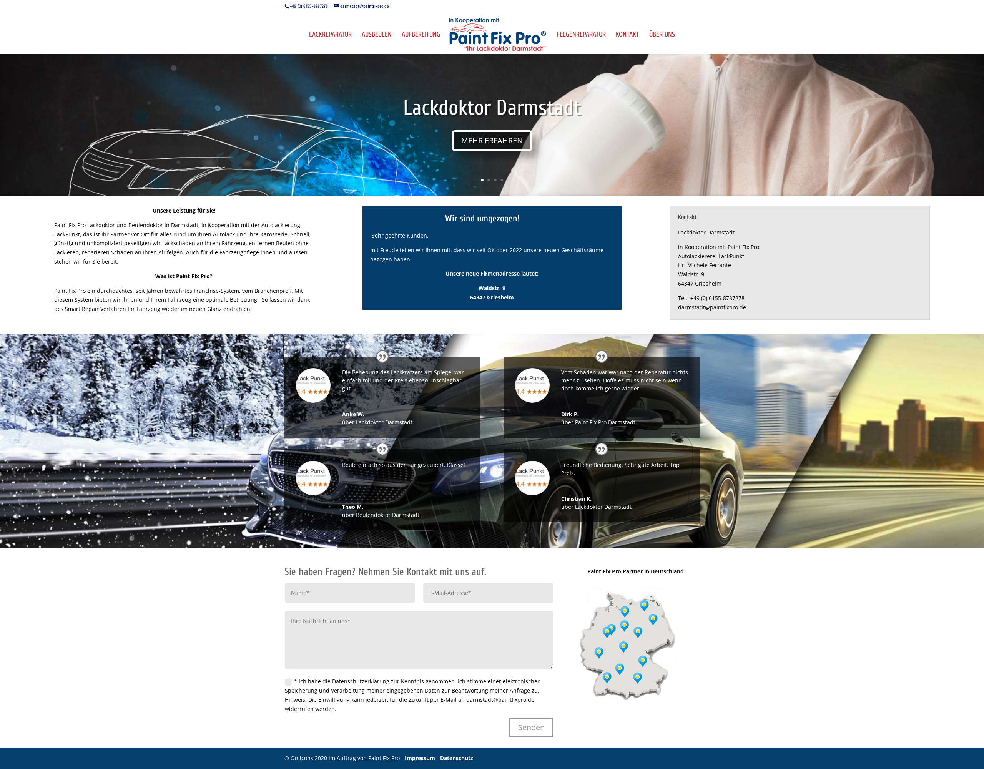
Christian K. (576, 498)
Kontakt (627, 35)
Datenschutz (456, 758)
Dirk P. (570, 414)
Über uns (662, 35)
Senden (531, 727)
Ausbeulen (377, 35)
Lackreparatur (330, 35)
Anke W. (353, 414)
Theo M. (352, 506)
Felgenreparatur (581, 35)
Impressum (421, 758)
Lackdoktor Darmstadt (492, 108)
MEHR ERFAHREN (492, 140)
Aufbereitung (421, 35)
